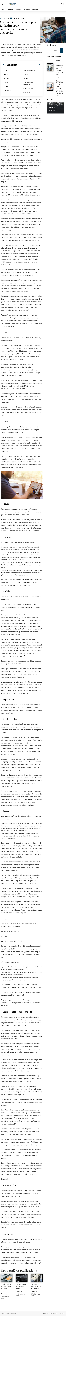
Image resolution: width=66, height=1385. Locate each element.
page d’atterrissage (9, 102)
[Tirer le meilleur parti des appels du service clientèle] (6, 1278)
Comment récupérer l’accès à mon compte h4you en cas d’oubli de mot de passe (59, 88)
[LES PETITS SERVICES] (12, 4)
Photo (5, 74)
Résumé (6, 78)
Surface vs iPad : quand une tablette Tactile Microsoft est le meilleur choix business (56, 104)
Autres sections (28, 88)
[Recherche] (58, 4)
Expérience (7, 90)
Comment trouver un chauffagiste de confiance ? (36, 1286)
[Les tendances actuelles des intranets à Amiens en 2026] (50, 67)
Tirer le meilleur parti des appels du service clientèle (6, 1287)
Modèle (6, 86)
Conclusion (26, 92)
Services (4, 1294)
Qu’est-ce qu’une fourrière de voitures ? (21, 1286)
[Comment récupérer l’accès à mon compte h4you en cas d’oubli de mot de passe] (50, 86)
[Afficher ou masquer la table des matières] (28, 65)
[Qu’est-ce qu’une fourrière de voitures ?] (21, 1278)
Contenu (6, 82)
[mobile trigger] (3, 4)
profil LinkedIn (8, 50)
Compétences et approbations (28, 83)
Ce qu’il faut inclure (29, 70)
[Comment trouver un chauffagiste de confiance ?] (36, 1278)
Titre (5, 70)
